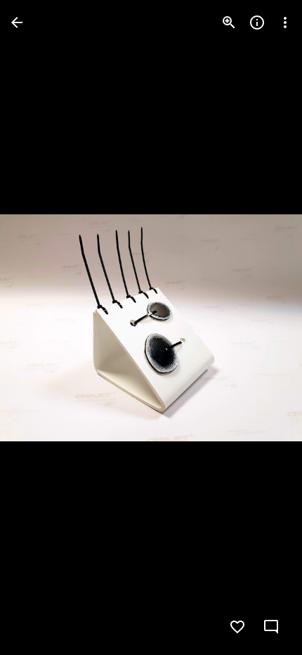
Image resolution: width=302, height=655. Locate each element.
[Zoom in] (229, 22)
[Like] (237, 626)
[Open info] (257, 22)
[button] (39, 327)
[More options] (285, 22)
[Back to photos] (17, 22)
